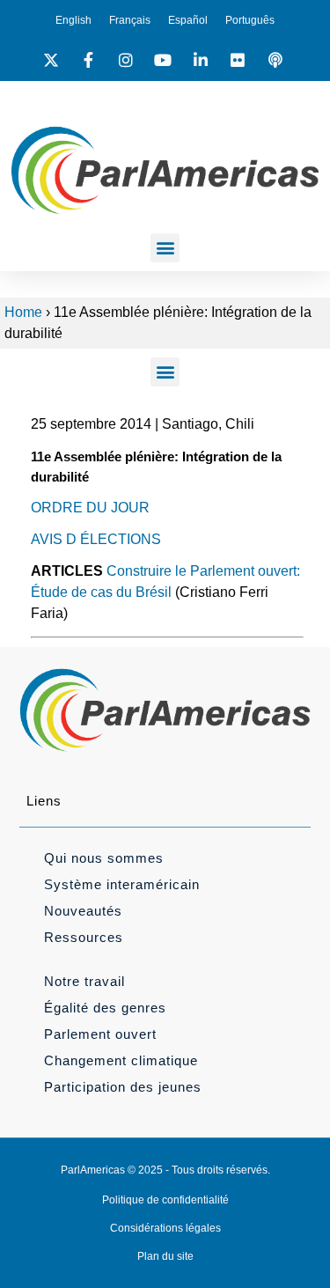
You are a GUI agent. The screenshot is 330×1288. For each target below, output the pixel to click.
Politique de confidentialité (165, 1200)
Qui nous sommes (104, 857)
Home (23, 312)
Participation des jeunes (123, 1086)
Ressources (83, 937)
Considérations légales (165, 1228)
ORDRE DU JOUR (90, 507)
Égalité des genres (105, 1007)
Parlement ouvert (100, 1034)
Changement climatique (121, 1060)
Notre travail (84, 981)
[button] (165, 247)
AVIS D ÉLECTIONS (96, 539)
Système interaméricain (122, 884)
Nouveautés (83, 910)
